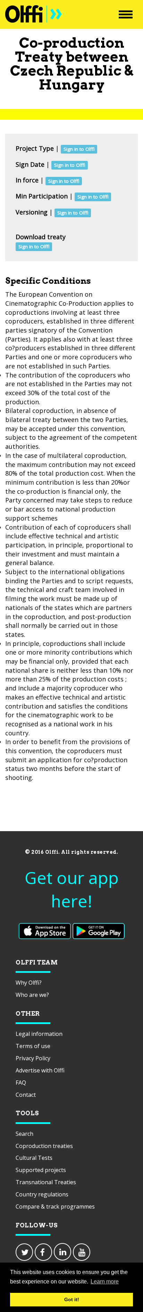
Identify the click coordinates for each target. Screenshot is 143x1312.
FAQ (21, 1082)
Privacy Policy (33, 1058)
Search (24, 1134)
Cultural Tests (34, 1158)
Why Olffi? (29, 982)
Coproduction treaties (44, 1146)
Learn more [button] (105, 1281)
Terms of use (33, 1046)
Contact (26, 1095)
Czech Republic (65, 70)
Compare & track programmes (55, 1206)
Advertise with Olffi (40, 1070)
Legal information (39, 1034)
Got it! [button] (71, 1299)
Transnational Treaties (46, 1182)
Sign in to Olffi (79, 149)
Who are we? (32, 995)
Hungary (71, 84)
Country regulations (42, 1194)
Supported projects (41, 1170)
